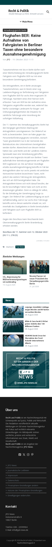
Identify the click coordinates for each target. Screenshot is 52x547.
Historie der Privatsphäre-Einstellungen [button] (25, 490)
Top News (20, 247)
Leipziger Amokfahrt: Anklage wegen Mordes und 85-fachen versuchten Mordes (37, 309)
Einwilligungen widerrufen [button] (19, 495)
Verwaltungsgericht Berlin (15, 30)
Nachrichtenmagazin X (26, 543)
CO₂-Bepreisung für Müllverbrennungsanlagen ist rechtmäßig (15, 279)
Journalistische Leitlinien (18, 470)
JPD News (12, 465)
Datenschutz (13, 480)
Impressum (13, 475)
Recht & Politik (18, 11)
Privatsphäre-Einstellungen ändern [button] (23, 485)
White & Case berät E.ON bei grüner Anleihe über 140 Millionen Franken (36, 323)
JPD (8, 59)
